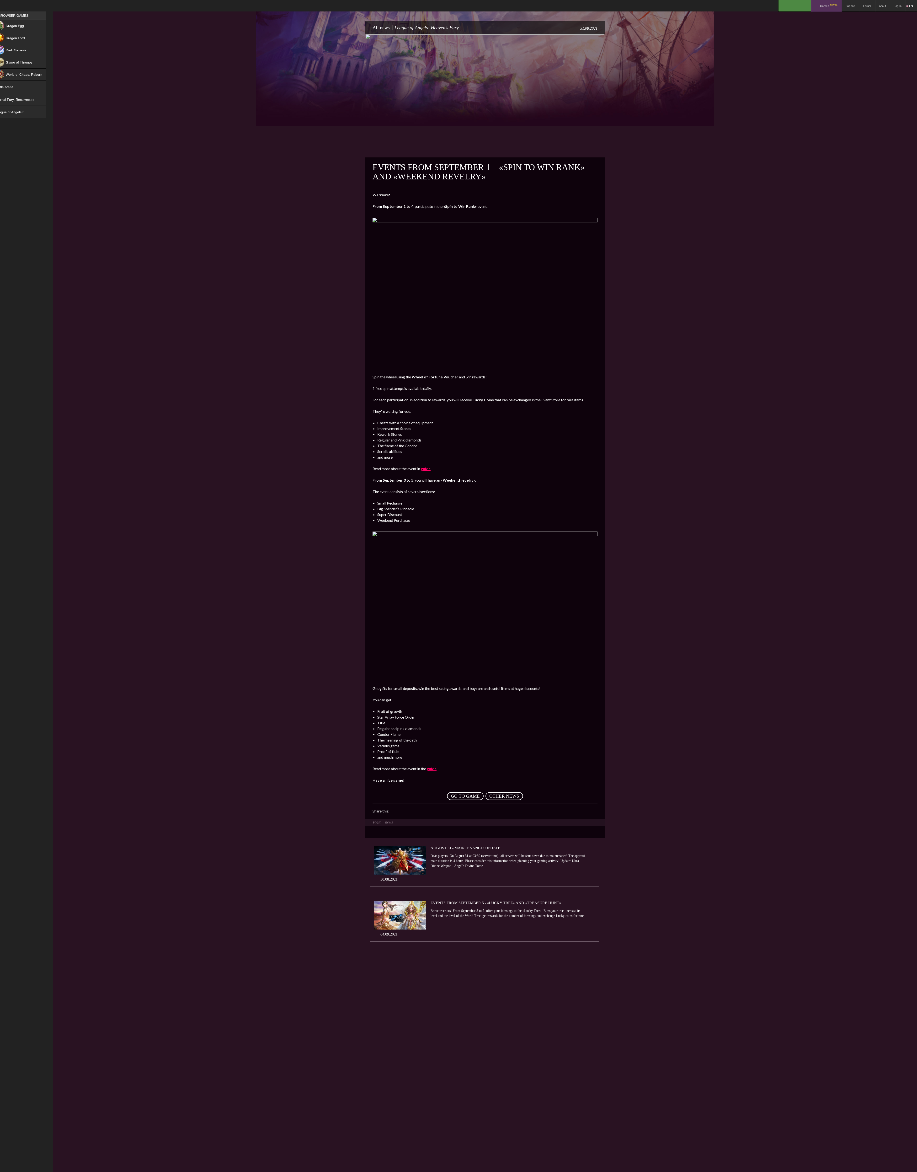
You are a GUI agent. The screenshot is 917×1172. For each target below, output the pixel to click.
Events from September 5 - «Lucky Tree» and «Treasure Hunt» (496, 903)
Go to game (465, 796)
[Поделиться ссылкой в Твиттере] (437, 811)
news (389, 822)
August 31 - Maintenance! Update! (466, 848)
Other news (504, 796)
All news (381, 27)
